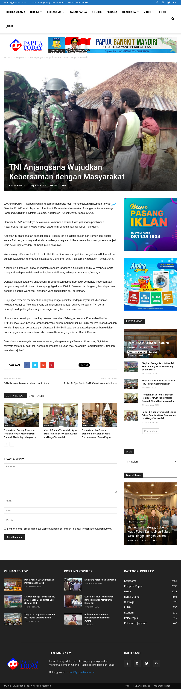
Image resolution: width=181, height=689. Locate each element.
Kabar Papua (78, 12)
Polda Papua (131, 618)
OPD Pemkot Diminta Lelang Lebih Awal (26, 383)
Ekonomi (129, 612)
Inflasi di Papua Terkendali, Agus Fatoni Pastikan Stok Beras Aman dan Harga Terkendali (60, 434)
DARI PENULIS (37, 395)
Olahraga (129, 12)
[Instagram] (162, 2)
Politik (97, 12)
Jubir (9, 26)
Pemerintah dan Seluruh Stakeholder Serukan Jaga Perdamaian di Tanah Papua (96, 434)
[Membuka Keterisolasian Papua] (73, 584)
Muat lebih (149, 431)
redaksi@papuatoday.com (80, 672)
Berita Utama (15, 12)
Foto (162, 12)
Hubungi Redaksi (141, 685)
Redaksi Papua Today (78, 2)
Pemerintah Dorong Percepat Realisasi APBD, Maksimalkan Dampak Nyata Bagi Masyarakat (20, 434)
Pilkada (112, 12)
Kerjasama (54, 12)
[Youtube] (174, 2)
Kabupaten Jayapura (135, 623)
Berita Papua (58, 2)
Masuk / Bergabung (41, 2)
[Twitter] (168, 2)
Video (147, 12)
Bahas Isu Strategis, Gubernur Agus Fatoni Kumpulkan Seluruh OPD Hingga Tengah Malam (150, 531)
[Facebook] (157, 2)
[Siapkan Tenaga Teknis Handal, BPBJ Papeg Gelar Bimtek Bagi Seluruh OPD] (131, 366)
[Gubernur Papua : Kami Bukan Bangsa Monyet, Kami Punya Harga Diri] (73, 601)
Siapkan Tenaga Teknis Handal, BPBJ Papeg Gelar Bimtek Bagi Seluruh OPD (158, 366)
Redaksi (21, 185)
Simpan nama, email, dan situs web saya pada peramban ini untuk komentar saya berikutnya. (59, 528)
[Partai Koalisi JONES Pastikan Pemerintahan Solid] (13, 584)
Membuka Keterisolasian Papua (100, 580)
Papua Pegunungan (137, 352)
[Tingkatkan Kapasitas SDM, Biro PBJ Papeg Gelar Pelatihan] (131, 384)
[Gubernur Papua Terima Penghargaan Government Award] (73, 619)
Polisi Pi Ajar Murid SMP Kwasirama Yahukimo (90, 383)
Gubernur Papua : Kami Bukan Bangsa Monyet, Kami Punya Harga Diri (98, 600)
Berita (34, 12)
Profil (127, 685)
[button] (173, 19)
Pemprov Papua (133, 586)
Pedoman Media (162, 685)
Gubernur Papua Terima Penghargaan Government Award (97, 617)
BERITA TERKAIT (15, 395)
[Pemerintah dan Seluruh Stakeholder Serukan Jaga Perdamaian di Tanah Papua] (99, 415)
